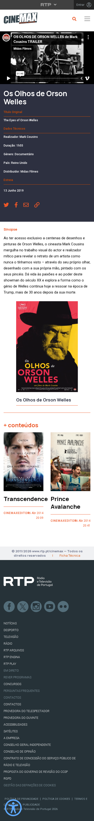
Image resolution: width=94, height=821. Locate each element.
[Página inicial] (18, 19)
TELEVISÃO (11, 637)
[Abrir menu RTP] (47, 4)
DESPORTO (11, 630)
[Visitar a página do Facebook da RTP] (9, 607)
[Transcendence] (23, 461)
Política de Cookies (56, 799)
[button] (9, 205)
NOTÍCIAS (10, 623)
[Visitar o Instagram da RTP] (36, 607)
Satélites (11, 731)
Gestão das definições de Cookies (30, 785)
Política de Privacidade (21, 799)
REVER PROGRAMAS (17, 677)
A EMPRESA (12, 738)
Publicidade (31, 804)
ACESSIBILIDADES (15, 724)
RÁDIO (8, 643)
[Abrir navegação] (87, 19)
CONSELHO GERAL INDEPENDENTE (27, 745)
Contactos (12, 697)
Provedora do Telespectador (26, 711)
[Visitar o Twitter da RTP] (23, 607)
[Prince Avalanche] (70, 461)
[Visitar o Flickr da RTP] (63, 607)
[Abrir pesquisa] (74, 19)
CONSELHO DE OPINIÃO (20, 751)
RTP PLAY (10, 664)
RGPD (7, 778)
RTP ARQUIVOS (14, 650)
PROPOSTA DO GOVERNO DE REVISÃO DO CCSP (36, 772)
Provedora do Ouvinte (21, 718)
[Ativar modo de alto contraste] (13, 807)
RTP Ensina (12, 657)
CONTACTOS (12, 704)
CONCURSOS (12, 684)
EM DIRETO (11, 670)
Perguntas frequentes (22, 691)
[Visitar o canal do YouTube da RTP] (50, 607)
